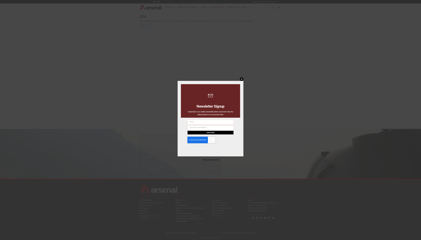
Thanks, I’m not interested (210, 160)
